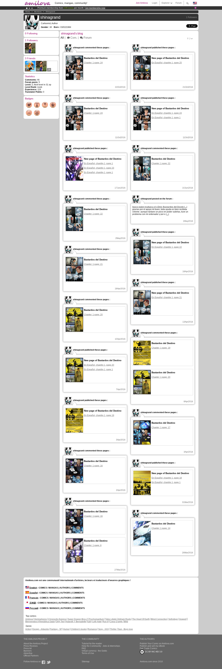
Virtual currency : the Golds (94, 651)
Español (33, 593)
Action (28, 629)
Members (37, 12)
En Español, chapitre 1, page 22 (167, 247)
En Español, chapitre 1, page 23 (99, 168)
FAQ (84, 648)
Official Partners (31, 655)
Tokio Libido (111, 619)
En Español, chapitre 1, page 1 (166, 117)
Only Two (60, 621)
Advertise (28, 653)
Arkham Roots (124, 619)
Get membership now (95, 8)
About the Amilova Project (36, 643)
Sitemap (85, 661)
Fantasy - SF (56, 629)
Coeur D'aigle (116, 621)
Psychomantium (96, 619)
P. (188, 38)
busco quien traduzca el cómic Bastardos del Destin (159, 207)
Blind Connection (159, 619)
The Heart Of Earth (141, 619)
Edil (89, 621)
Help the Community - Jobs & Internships (101, 646)
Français (33, 598)
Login (154, 3)
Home (27, 12)
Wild (126, 621)
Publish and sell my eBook (152, 646)
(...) (167, 214)
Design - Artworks (40, 629)
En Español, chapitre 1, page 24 (167, 113)
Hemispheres (40, 619)
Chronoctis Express (57, 619)
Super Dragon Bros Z (78, 619)
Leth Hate (96, 621)
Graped (182, 619)
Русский (33, 608)
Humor (66, 629)
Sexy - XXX (103, 629)
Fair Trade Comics (148, 648)
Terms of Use (88, 653)
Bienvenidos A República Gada (40, 621)
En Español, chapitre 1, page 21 (167, 297)
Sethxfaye (173, 619)
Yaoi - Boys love (125, 629)
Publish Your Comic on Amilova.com (157, 643)
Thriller (113, 629)
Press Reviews (31, 646)
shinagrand (50, 12)
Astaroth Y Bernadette (76, 621)
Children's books (79, 629)
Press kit (28, 648)
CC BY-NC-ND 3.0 (153, 651)
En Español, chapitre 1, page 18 (167, 478)
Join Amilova (142, 3)
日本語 (32, 603)
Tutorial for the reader (92, 643)
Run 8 (105, 621)
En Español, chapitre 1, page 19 (99, 415)
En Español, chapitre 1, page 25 (167, 62)
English (33, 588)
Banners (28, 651)
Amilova (29, 619)
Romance (92, 629)
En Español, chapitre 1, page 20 (99, 365)
